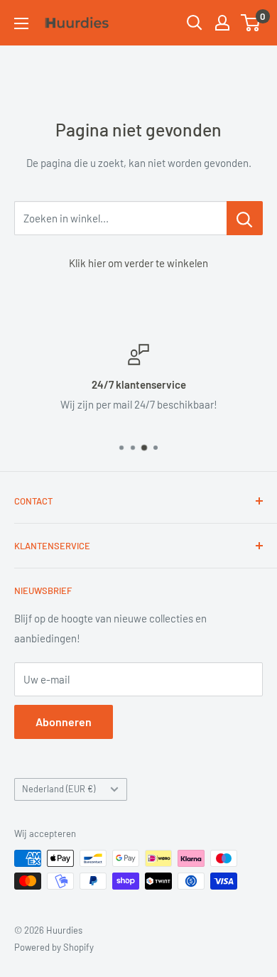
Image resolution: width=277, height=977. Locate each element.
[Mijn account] (222, 23)
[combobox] (120, 218)
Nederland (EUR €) (58, 788)
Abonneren (64, 721)
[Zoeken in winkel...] (245, 218)
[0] (251, 22)
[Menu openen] (21, 23)
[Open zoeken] (194, 23)
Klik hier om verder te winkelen (138, 263)
